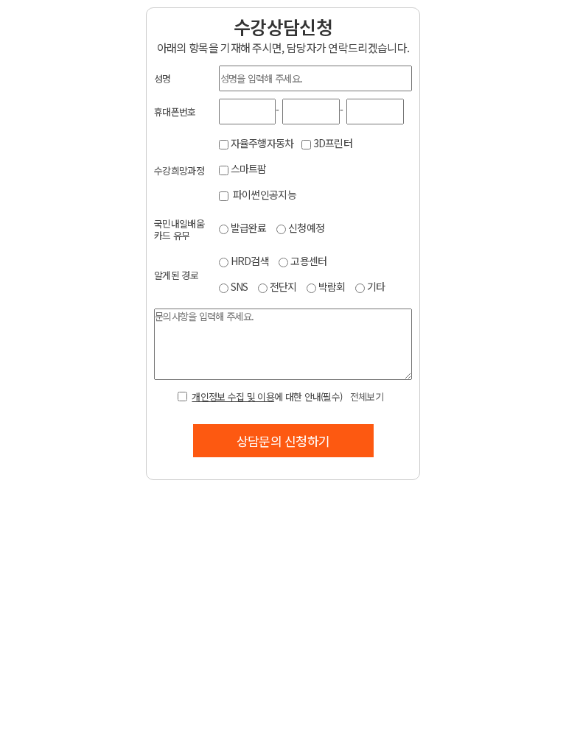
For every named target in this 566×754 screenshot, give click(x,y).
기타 (376, 286)
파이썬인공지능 (263, 194)
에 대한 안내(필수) (287, 397)
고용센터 (308, 260)
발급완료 (249, 227)
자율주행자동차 (262, 142)
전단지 (283, 286)
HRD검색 (250, 260)
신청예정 (306, 227)
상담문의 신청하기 (283, 440)
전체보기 (366, 397)
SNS (239, 286)
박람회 (332, 286)
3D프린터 (333, 142)
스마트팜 (249, 168)
